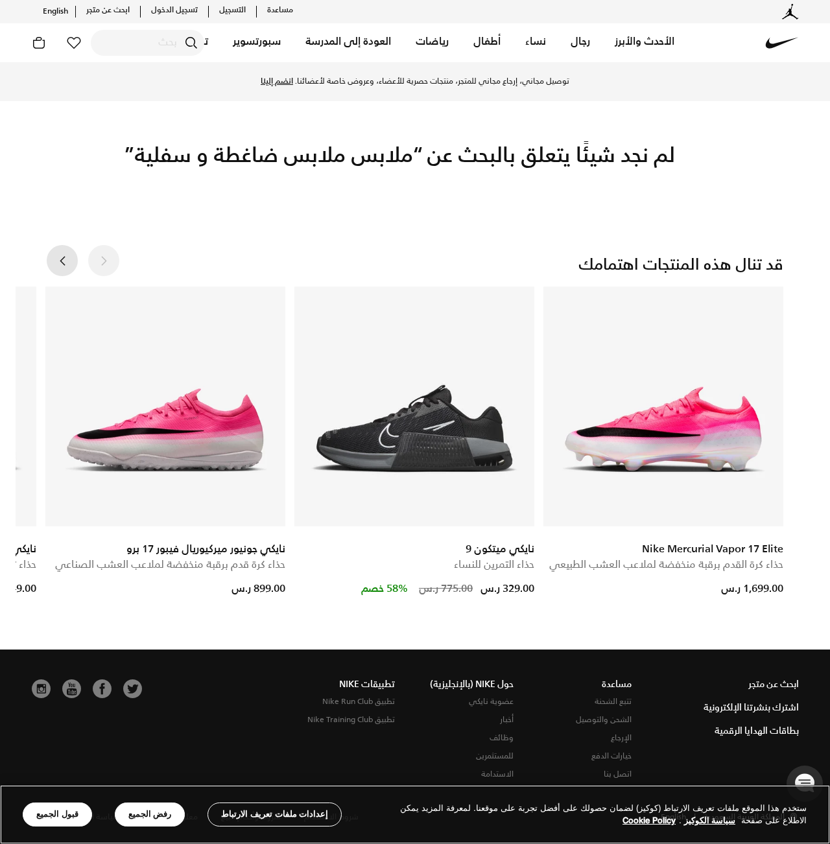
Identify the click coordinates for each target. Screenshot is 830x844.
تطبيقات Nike (367, 684)
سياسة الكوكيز (709, 821)
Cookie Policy (649, 821)
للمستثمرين (495, 756)
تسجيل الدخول (174, 10)
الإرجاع (621, 738)
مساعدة (280, 10)
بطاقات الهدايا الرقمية (757, 731)
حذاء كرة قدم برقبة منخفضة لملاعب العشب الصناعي (170, 565)
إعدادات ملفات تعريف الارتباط (274, 814)
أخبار (507, 720)
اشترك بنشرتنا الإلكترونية (751, 708)
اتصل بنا (618, 774)
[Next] (62, 260)
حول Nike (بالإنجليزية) (472, 684)
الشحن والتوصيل (604, 720)
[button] (644, 42)
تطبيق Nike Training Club (351, 720)
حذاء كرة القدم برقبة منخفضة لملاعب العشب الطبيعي (666, 565)
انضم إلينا (277, 82)
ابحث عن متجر (108, 10)
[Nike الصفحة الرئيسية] (782, 43)
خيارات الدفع (611, 756)
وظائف (502, 738)
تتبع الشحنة (613, 702)
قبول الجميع (57, 814)
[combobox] (147, 43)
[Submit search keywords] (191, 43)
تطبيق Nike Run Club (358, 702)
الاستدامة (497, 774)
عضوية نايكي (491, 702)
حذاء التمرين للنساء (494, 565)
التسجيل (232, 10)
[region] (415, 814)
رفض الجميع (150, 814)
